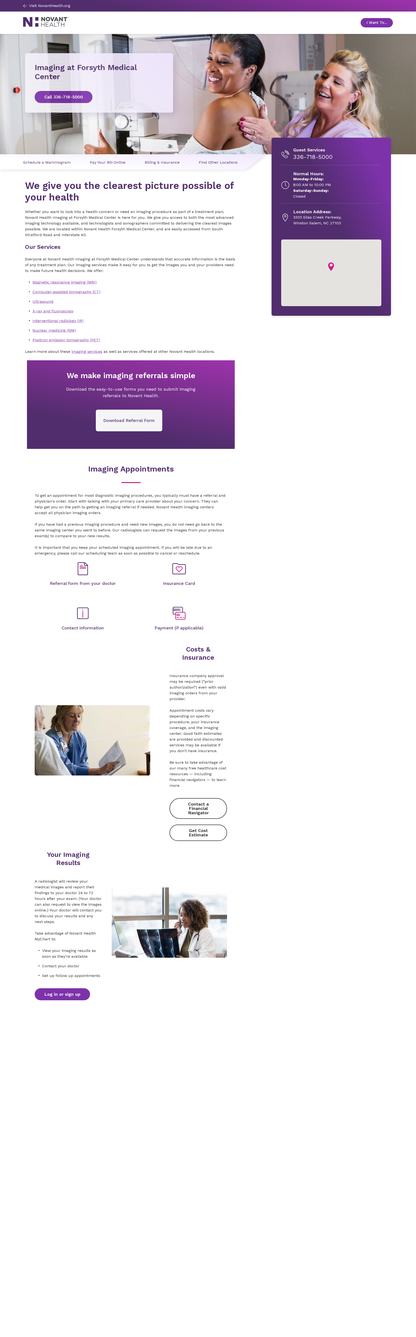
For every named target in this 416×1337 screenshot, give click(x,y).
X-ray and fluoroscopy (52, 311)
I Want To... (379, 22)
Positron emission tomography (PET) (66, 340)
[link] (99, 97)
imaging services (87, 351)
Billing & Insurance (162, 162)
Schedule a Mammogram (47, 162)
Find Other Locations (218, 162)
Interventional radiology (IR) (58, 320)
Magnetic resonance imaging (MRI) (64, 282)
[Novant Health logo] (46, 25)
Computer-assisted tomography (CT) (66, 292)
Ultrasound (42, 301)
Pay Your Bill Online (107, 162)
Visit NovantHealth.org (49, 5)
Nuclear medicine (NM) (54, 330)
